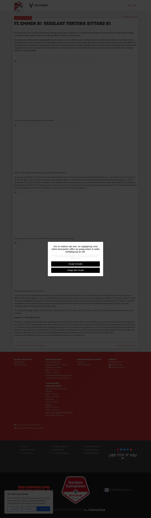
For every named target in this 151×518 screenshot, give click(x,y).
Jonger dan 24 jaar (75, 270)
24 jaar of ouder (75, 264)
